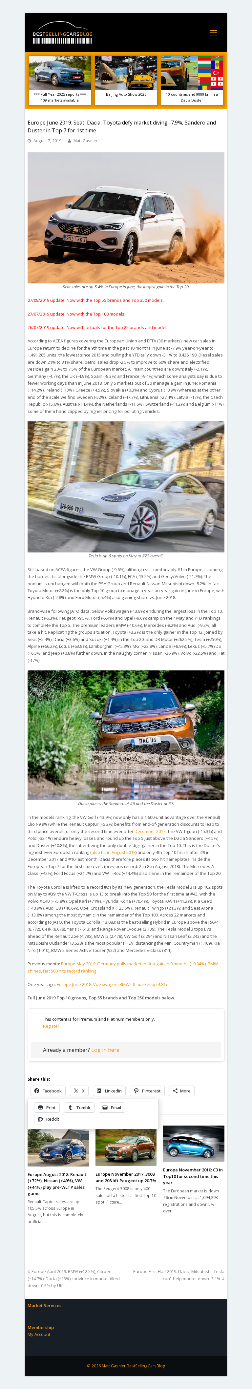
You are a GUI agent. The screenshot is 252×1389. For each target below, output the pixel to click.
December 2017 (150, 831)
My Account (39, 1334)
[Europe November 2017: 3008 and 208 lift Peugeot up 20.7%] (126, 1146)
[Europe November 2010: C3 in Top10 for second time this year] (193, 1144)
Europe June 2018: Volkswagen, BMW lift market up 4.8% (112, 984)
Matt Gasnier (85, 141)
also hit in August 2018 (114, 852)
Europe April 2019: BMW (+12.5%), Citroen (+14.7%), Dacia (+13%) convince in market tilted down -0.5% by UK (74, 1278)
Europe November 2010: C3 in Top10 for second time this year (193, 1176)
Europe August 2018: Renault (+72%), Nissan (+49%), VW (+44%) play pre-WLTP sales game (57, 1184)
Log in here (105, 1049)
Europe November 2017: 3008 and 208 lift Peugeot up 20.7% (125, 1177)
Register (51, 1026)
